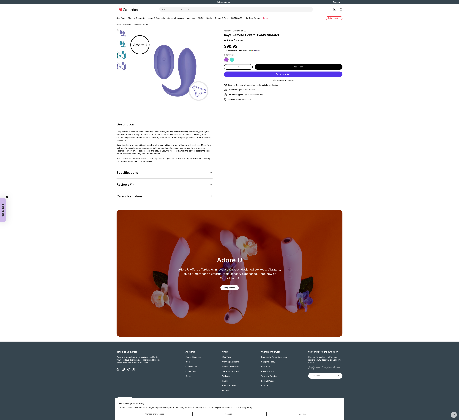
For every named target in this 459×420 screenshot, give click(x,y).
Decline (302, 414)
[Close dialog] (284, 176)
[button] (242, 225)
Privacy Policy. (246, 407)
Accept (228, 414)
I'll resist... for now (259, 243)
